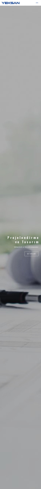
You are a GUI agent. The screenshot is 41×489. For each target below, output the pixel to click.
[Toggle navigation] (37, 2)
